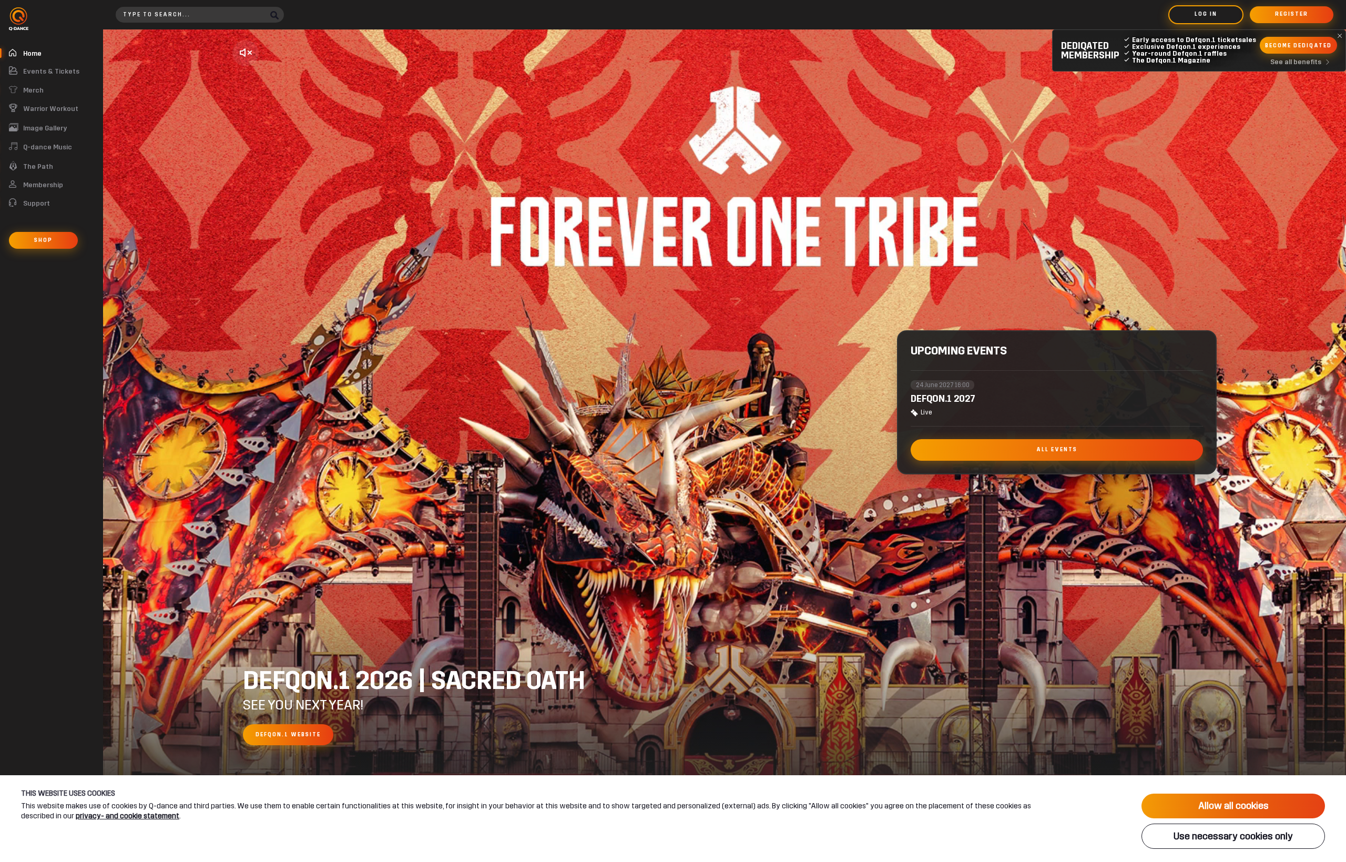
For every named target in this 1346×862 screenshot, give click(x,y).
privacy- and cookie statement (127, 816)
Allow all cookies (1233, 806)
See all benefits (1295, 62)
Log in (1206, 14)
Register (1291, 14)
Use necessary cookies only (1233, 836)
